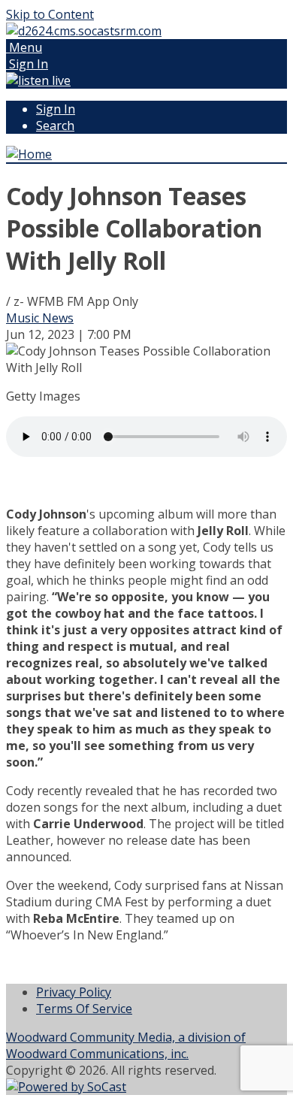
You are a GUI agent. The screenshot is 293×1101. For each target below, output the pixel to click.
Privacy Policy (73, 992)
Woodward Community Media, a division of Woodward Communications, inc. (126, 1045)
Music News (40, 318)
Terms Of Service (84, 1008)
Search (55, 125)
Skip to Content (50, 14)
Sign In (55, 109)
